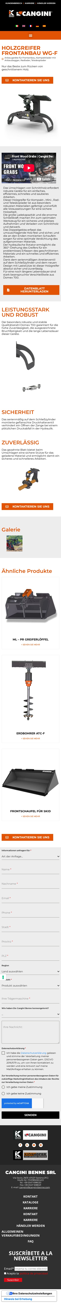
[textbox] (29, 856)
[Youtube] (34, 1145)
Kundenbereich (14, 3)
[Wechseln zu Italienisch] (17, 26)
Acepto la (12, 1273)
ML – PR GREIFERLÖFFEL (30, 639)
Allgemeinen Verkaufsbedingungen (21, 1233)
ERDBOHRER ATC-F (30, 733)
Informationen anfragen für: (16, 850)
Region (5, 965)
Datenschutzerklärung (14, 1048)
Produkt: (7, 979)
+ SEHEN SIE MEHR (30, 645)
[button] (30, 35)
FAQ (31, 1241)
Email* (9, 1269)
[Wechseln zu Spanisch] (44, 26)
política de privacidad (34, 1273)
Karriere (29, 3)
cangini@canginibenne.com (34, 1187)
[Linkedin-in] (27, 1145)
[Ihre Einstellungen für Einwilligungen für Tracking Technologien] (3, 977)
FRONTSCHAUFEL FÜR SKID (30, 811)
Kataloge (30, 1202)
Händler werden (46, 3)
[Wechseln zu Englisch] (24, 26)
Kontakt (30, 1196)
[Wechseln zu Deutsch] (37, 26)
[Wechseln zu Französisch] (30, 26)
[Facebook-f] (20, 1145)
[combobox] (30, 856)
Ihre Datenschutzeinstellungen (32, 1293)
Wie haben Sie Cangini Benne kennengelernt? (25, 1008)
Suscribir (13, 1280)
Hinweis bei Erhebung (18, 1299)
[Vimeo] (41, 1145)
